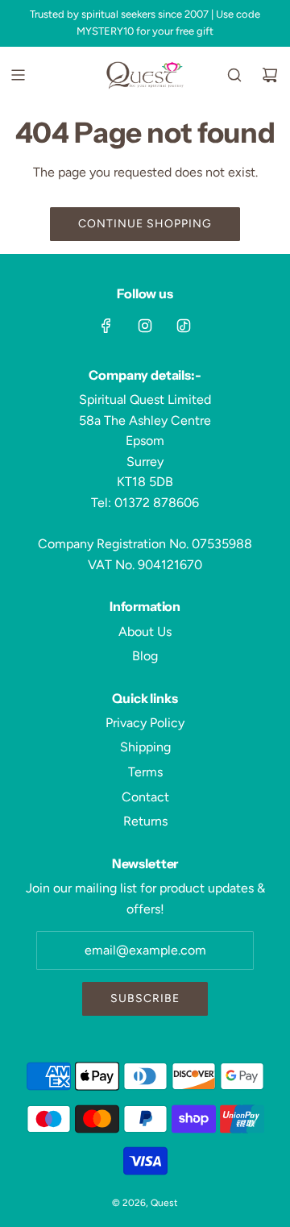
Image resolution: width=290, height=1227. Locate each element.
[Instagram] (145, 325)
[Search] (234, 75)
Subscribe (145, 998)
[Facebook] (106, 325)
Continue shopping (145, 224)
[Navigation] (17, 75)
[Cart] (270, 75)
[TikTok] (183, 325)
